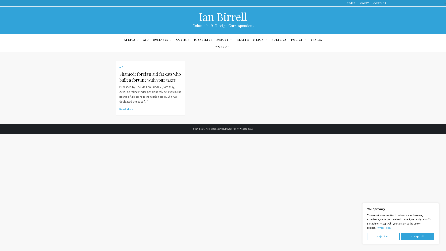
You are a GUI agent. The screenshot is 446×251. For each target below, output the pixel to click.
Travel (316, 39)
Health (243, 39)
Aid (146, 39)
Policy (297, 39)
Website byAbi (246, 129)
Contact (379, 3)
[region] (400, 223)
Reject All (383, 236)
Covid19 (183, 39)
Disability (203, 39)
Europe (222, 39)
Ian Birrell (223, 16)
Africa (129, 39)
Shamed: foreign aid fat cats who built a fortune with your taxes (150, 77)
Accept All (417, 236)
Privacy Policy (384, 227)
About (364, 3)
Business (160, 39)
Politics (279, 39)
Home (351, 3)
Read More (126, 109)
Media (258, 39)
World (221, 46)
